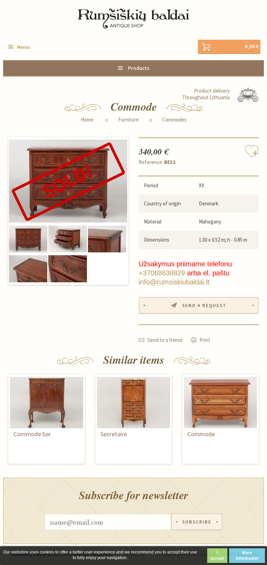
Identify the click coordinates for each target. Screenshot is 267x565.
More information (247, 555)
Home (87, 120)
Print (205, 340)
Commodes (174, 120)
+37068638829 (162, 273)
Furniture (128, 120)
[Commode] (68, 181)
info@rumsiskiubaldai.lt (174, 282)
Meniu (23, 47)
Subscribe (196, 522)
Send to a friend (164, 340)
